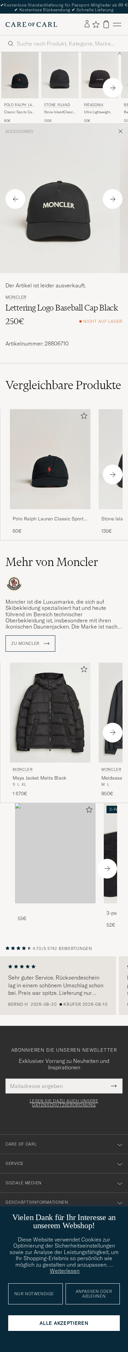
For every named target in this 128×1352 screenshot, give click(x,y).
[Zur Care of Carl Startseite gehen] (31, 24)
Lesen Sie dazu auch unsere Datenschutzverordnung (64, 1103)
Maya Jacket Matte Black (39, 778)
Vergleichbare (63, 385)
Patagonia (93, 105)
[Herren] (55, 853)
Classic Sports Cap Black (19, 112)
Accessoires (19, 131)
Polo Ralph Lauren (19, 106)
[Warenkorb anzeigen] (106, 24)
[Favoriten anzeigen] (95, 24)
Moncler (16, 297)
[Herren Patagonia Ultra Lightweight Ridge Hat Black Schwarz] (99, 75)
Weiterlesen (65, 1271)
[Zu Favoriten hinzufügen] (82, 417)
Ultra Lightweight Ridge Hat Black (97, 112)
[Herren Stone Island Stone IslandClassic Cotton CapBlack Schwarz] (60, 75)
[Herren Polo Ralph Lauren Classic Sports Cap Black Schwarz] (20, 75)
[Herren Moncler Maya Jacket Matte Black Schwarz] (50, 713)
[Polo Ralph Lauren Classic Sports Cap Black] (50, 513)
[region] (64, 985)
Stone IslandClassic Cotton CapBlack (59, 112)
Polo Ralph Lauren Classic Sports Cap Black (49, 519)
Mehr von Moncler (51, 562)
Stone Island (57, 105)
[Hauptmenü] (117, 24)
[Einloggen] (87, 24)
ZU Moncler (26, 643)
